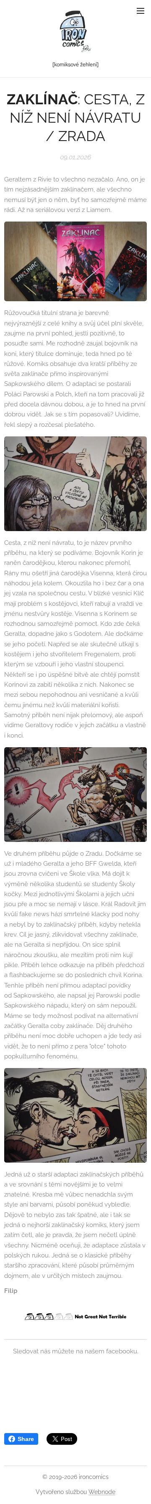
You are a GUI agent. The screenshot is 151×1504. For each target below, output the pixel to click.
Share (26, 1439)
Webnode (102, 1492)
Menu (140, 10)
